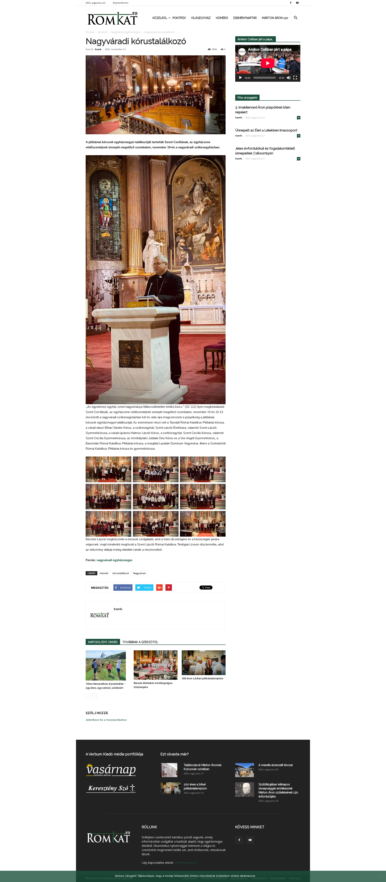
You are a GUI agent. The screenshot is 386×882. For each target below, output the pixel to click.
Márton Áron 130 (275, 18)
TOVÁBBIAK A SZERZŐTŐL (140, 642)
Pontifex (179, 18)
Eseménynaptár (245, 18)
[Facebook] (291, 3)
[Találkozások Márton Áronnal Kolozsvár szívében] (168, 770)
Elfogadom (264, 875)
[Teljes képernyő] (295, 78)
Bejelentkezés (120, 2)
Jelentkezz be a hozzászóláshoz (106, 719)
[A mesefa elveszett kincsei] (244, 770)
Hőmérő (222, 18)
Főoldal (90, 32)
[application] (267, 63)
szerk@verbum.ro (185, 862)
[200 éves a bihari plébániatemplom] (204, 662)
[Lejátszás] (240, 78)
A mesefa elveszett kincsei (276, 765)
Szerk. (98, 49)
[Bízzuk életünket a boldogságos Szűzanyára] (156, 665)
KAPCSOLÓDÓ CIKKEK (103, 642)
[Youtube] (297, 3)
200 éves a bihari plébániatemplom (202, 678)
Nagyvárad (139, 573)
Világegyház (201, 18)
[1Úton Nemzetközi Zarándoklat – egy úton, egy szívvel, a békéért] (107, 665)
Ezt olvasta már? (174, 754)
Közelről (160, 18)
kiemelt (104, 573)
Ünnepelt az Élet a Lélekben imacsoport (266, 130)
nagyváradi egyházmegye (114, 560)
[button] (295, 18)
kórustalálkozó (121, 573)
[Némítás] (289, 78)
